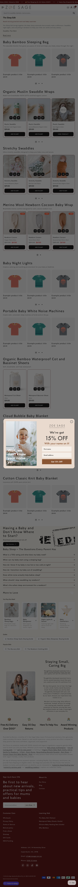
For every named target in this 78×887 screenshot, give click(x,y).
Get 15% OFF (56, 461)
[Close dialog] (71, 421)
